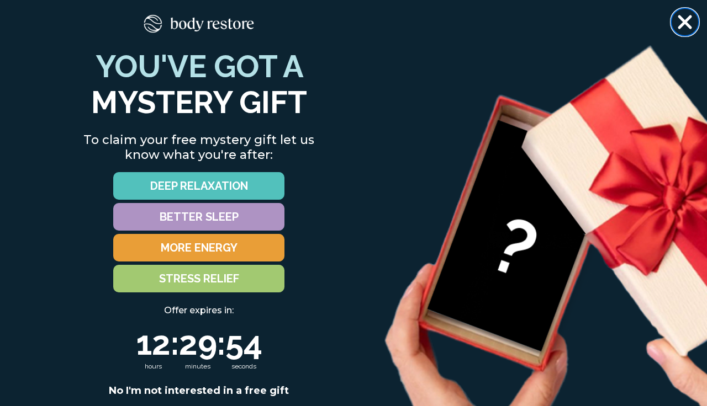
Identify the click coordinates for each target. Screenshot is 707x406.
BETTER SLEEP (199, 216)
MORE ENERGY (199, 247)
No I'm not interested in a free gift (199, 390)
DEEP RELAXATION (199, 186)
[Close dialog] (685, 22)
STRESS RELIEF (199, 278)
